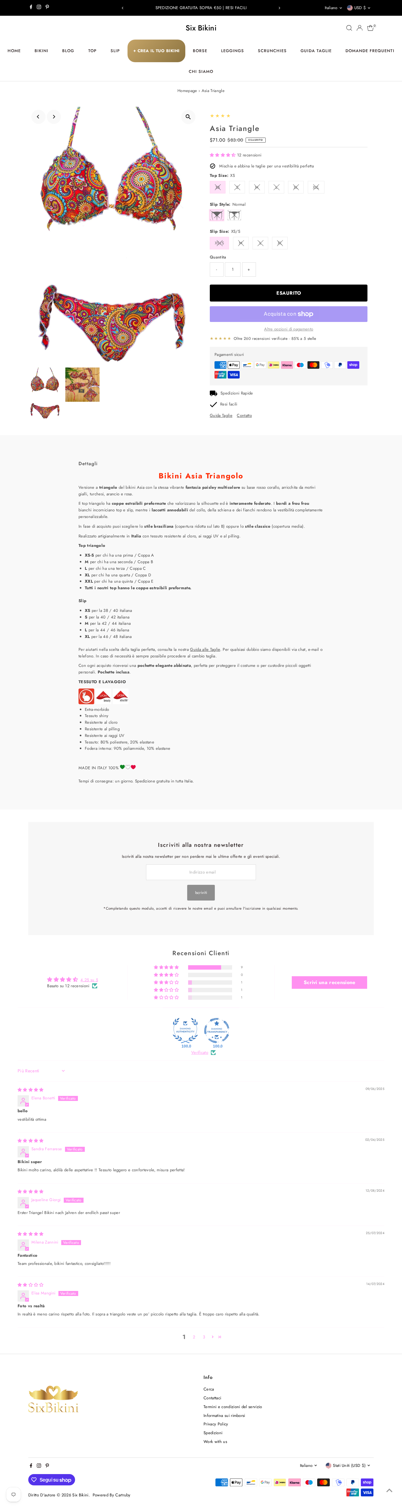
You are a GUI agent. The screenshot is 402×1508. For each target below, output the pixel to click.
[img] (31, 1090)
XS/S (219, 243)
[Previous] (123, 8)
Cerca (209, 1389)
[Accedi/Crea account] (359, 28)
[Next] (279, 8)
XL (296, 187)
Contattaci (212, 1398)
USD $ (360, 8)
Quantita (218, 257)
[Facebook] (31, 7)
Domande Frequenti (369, 51)
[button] (223, 155)
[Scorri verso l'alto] (389, 1490)
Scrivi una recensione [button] (330, 982)
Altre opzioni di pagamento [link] (288, 329)
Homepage (187, 91)
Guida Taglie (316, 51)
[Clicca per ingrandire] (188, 117)
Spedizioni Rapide (236, 393)
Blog (68, 51)
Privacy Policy (216, 1424)
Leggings (232, 51)
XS (217, 187)
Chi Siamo (201, 71)
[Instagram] (39, 7)
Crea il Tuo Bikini (156, 51)
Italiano (331, 8)
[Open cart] (370, 28)
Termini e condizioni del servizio (233, 1407)
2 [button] (194, 1337)
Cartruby (123, 1495)
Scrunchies (272, 51)
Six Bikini (201, 27)
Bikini (41, 51)
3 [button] (204, 1337)
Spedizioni (213, 1433)
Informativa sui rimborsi (224, 1415)
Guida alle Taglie (205, 649)
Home (14, 51)
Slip (115, 51)
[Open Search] (349, 28)
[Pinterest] (47, 7)
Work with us (215, 1442)
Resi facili (228, 404)
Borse (200, 51)
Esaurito (288, 293)
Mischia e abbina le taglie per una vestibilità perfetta (266, 166)
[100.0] (185, 1030)
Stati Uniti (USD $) (349, 1465)
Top (92, 51)
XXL (316, 187)
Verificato (199, 1052)
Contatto (244, 415)
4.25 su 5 (89, 980)
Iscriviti (201, 893)
